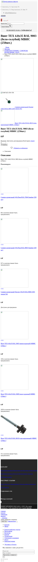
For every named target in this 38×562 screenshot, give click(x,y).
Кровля (6, 534)
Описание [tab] (7, 151)
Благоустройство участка (12, 529)
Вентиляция (8, 531)
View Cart (4, 521)
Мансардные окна (18, 470)
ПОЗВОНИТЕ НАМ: (19, 30)
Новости (7, 487)
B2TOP (29, 508)
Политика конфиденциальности (27, 484)
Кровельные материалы (7, 470)
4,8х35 (32, 141)
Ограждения (8, 536)
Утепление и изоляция (11, 538)
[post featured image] (19, 180)
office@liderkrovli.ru (10, 13)
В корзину (4, 144)
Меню (6, 526)
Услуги (2, 487)
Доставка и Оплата (10, 544)
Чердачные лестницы (6, 477)
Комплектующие (9, 541)
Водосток (15, 473)
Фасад (6, 539)
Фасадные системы (28, 470)
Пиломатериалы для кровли (26, 473)
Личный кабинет (15, 484)
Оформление (12, 521)
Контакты (7, 484)
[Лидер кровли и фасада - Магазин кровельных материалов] (9, 2)
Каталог (3, 484)
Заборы (35, 470)
